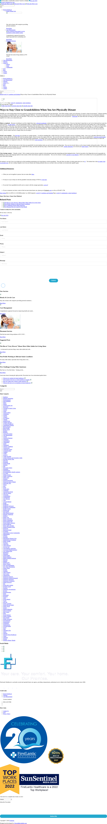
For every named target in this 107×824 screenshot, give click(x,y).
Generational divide (8, 491)
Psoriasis (5, 588)
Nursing (5, 569)
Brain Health (6, 428)
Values (4, 632)
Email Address (4, 805)
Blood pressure (7, 426)
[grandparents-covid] (50, 152)
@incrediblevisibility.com (20, 823)
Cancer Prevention (7, 433)
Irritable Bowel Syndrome (9, 540)
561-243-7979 (33, 0)
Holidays (5, 516)
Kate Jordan (3, 193)
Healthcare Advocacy (8, 506)
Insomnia (5, 537)
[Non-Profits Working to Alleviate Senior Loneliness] (16, 204)
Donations (5, 469)
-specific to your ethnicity (72, 154)
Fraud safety (6, 489)
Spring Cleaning (7, 616)
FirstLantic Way (7, 483)
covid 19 (38, 193)
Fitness (5, 484)
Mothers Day (6, 562)
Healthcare (5, 504)
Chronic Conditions (8, 446)
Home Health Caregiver (9, 523)
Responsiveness (7, 592)
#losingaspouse (7, 400)
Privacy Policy (6, 713)
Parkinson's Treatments (8, 581)
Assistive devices (7, 422)
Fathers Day (6, 477)
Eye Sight (5, 473)
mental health (6, 555)
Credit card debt (7, 456)
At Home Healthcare (8, 424)
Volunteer (5, 637)
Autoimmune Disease (8, 425)
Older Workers (6, 572)
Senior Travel (6, 606)
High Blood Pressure (8, 513)
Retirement (6, 595)
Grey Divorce (6, 499)
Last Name (3, 227)
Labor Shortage (7, 545)
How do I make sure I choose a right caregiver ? (15, 381)
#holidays (5, 397)
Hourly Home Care (11, 11)
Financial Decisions (8, 480)
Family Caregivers (7, 476)
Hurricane (5, 528)
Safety (4, 598)
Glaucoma (5, 494)
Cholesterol (6, 445)
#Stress (5, 404)
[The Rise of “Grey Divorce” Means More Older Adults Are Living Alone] (22, 202)
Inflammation (6, 534)
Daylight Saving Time (8, 459)
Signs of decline (7, 610)
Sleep (4, 613)
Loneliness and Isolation (47, 193)
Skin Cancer (6, 612)
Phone (2, 244)
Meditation (5, 552)
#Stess (4, 402)
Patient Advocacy (7, 582)
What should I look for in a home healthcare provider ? (16, 379)
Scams (4, 600)
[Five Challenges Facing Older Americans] (14, 205)
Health (4, 503)
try (85, 161)
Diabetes (5, 465)
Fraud (4, 487)
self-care (5, 602)
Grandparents (6, 497)
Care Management (10, 30)
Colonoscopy (6, 448)
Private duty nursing (8, 585)
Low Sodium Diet (7, 551)
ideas (33, 174)
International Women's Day (10, 538)
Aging (4, 411)
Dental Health (6, 463)
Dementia (5, 462)
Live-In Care (6, 547)
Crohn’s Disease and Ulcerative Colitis (12, 458)
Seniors (5, 608)
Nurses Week (6, 568)
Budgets (5, 431)
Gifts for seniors (7, 493)
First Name (3, 219)
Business (5, 432)
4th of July (5, 407)
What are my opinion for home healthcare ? (14, 378)
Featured (5, 479)
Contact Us (6, 711)
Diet (4, 466)
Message (2, 261)
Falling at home (7, 475)
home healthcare (7, 524)
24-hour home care (7, 405)
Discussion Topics (7, 467)
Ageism (5, 409)
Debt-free (5, 460)
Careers (3, 2)
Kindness (5, 542)
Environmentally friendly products (11, 472)
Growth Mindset (7, 501)
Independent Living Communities (11, 533)
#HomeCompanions (8, 398)
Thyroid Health (7, 626)
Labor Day (6, 544)
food (4, 486)
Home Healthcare (7, 694)
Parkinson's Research (8, 579)
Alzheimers (6, 414)
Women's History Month (9, 640)
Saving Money (6, 599)
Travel (4, 627)
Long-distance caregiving (9, 548)
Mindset (5, 561)
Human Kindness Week (9, 527)
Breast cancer (6, 429)
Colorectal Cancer (7, 449)
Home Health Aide (7, 521)
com (50, 190)
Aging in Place (6, 412)
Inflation (5, 535)
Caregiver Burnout (7, 438)
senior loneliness (72, 193)
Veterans (5, 633)
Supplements (6, 622)
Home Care (6, 517)
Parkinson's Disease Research (10, 578)
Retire (4, 593)
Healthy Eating (7, 508)
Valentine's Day (7, 630)
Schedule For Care (10, 2)
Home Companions (8, 520)
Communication (7, 450)
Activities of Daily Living (9, 408)
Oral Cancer (6, 574)
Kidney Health (6, 541)
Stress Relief (6, 617)
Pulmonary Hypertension (9, 589)
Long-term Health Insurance (10, 550)
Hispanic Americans (8, 514)
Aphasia (5, 417)
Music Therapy (7, 564)
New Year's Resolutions (9, 566)
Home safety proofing (8, 525)
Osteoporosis (6, 575)
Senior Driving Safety (8, 605)
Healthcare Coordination (9, 507)
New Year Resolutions (8, 565)
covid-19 (58, 193)
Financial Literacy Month (9, 482)
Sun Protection (6, 620)
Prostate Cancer (7, 586)
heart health (6, 511)
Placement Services (11, 41)
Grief (4, 500)
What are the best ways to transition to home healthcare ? (17, 383)
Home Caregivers (7, 518)
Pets (4, 583)
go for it (46, 185)
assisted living (6, 421)
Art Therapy (6, 418)
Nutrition (5, 571)
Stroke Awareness (7, 619)
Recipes (5, 591)
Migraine (5, 559)
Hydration (5, 531)
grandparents (64, 193)
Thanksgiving (6, 625)
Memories (5, 554)
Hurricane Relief (7, 530)
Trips (4, 629)
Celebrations (6, 442)
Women (5, 639)
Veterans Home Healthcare (9, 634)
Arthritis (5, 419)
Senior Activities (7, 603)
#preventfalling (7, 401)
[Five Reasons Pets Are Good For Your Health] (15, 207)
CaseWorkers (6, 441)
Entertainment (6, 470)
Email (1, 235)
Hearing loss (6, 510)
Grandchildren (6, 496)
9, (41, 179)
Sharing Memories (7, 609)
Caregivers (5, 439)
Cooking (5, 452)
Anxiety (5, 415)
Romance (5, 596)
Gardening (5, 490)
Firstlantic (11, 820)
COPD (5, 453)
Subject (2, 252)
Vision (4, 636)
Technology (6, 623)
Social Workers (7, 615)
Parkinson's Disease (8, 576)
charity (5, 443)
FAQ (4, 712)
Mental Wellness (7, 557)
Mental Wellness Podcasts (9, 558)
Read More (9, 28)
